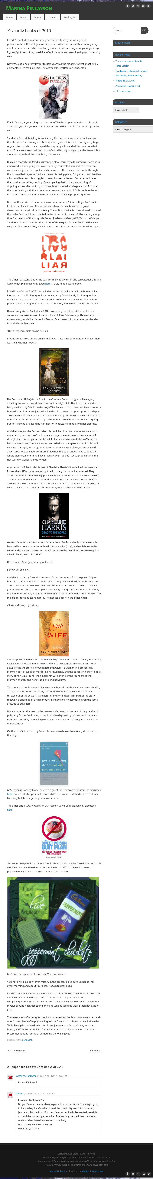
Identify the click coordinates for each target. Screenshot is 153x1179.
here (48, 283)
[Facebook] (127, 6)
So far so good (16, 1050)
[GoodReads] (138, 6)
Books (37, 17)
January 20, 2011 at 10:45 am (40, 1093)
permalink (27, 1039)
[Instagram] (143, 6)
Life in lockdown (123, 91)
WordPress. (98, 1171)
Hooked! (95, 1050)
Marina (19, 1093)
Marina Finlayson (29, 8)
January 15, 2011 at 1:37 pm (52, 1076)
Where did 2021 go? (125, 80)
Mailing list (70, 17)
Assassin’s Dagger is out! (127, 86)
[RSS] (148, 6)
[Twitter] (133, 6)
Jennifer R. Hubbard (26, 1075)
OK (143, 30)
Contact (53, 17)
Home (9, 17)
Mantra (85, 1171)
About (23, 17)
